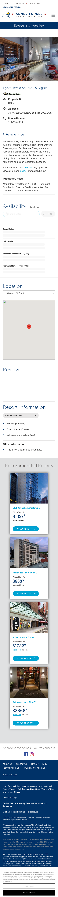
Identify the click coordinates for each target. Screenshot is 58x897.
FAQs (44, 764)
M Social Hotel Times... (24, 637)
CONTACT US (21, 764)
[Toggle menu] (53, 16)
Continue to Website (29, 892)
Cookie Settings (29, 886)
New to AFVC (35, 3)
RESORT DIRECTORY (12, 768)
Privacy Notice (13, 792)
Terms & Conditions (31, 789)
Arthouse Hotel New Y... (25, 702)
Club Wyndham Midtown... (26, 508)
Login (5, 3)
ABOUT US (7, 764)
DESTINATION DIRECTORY (35, 768)
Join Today (19, 3)
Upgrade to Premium (12, 7)
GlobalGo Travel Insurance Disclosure (20, 812)
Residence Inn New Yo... (25, 572)
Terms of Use (47, 789)
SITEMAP (35, 764)
